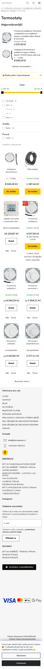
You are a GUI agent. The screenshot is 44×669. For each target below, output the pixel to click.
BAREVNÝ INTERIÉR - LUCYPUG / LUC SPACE (19, 474)
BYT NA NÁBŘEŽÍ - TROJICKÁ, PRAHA (18, 467)
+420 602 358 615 (16, 445)
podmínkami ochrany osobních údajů (18, 530)
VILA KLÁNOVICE (10, 478)
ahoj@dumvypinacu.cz (17, 440)
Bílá (7, 251)
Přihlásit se (11, 538)
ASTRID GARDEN (10, 470)
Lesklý (9, 138)
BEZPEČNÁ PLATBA (11, 410)
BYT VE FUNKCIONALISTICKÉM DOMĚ (18, 464)
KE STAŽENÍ (7, 407)
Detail (11, 241)
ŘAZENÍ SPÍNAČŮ (10, 558)
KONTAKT (6, 400)
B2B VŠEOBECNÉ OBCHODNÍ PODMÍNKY (20, 425)
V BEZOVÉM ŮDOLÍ (10, 494)
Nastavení (21, 655)
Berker (9, 128)
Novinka (10, 109)
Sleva (9, 117)
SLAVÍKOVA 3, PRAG (11, 491)
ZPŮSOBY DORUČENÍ (11, 414)
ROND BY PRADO (10, 555)
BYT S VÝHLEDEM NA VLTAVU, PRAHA (19, 488)
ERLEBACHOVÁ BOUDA (13, 485)
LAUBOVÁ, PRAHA (10, 482)
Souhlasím (21, 663)
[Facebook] (5, 452)
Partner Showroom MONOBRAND (21, 636)
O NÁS (5, 396)
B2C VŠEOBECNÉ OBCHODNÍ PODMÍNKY (20, 421)
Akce (9, 105)
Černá (13, 251)
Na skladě (11, 101)
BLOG (4, 403)
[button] (19, 567)
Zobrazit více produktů (21, 66)
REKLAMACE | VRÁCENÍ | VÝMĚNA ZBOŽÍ (20, 417)
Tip (8, 113)
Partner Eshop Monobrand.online (22, 639)
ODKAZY (6, 428)
